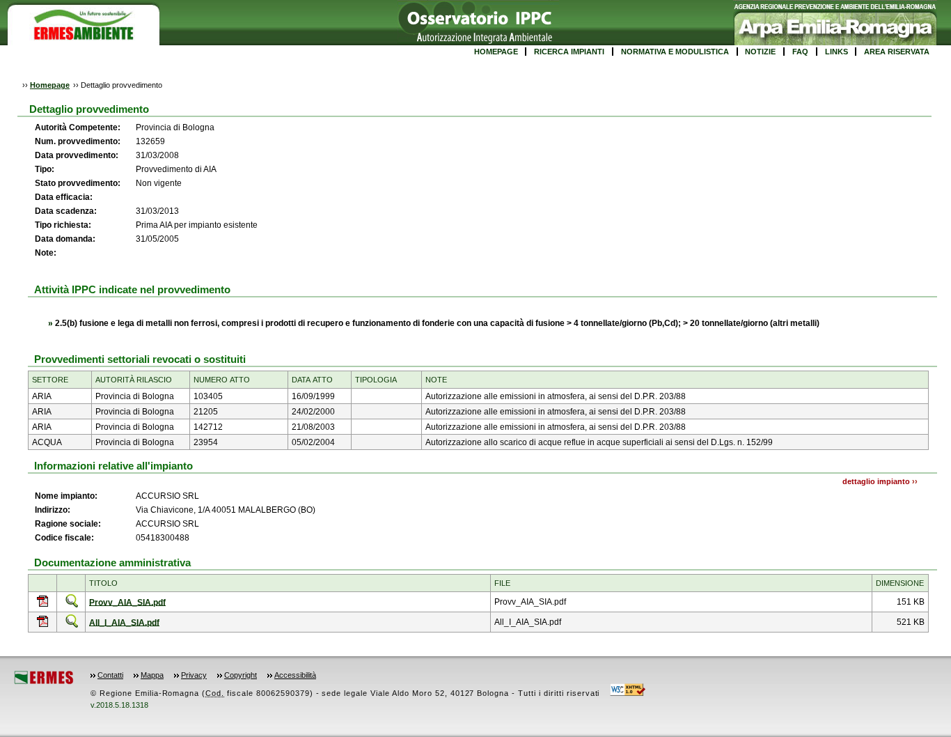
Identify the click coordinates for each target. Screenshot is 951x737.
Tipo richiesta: (63, 225)
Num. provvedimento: (79, 141)
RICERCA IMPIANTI (569, 51)
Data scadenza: (66, 211)
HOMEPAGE (496, 51)
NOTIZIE (760, 51)
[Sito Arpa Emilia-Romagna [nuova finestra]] (835, 42)
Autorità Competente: (77, 127)
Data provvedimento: (76, 155)
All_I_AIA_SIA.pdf (124, 622)
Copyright (240, 675)
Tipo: (44, 169)
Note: (45, 253)
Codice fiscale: (64, 538)
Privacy (194, 675)
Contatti (110, 675)
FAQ (800, 51)
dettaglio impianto (876, 481)
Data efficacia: (64, 197)
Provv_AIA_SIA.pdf (127, 602)
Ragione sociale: (68, 524)
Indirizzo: (52, 510)
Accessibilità (295, 675)
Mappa (152, 675)
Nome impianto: (66, 496)
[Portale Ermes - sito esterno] (44, 682)
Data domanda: (65, 239)
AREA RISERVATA (896, 51)
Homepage (50, 85)
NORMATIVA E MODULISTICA (675, 51)
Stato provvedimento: (77, 183)
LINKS (836, 51)
